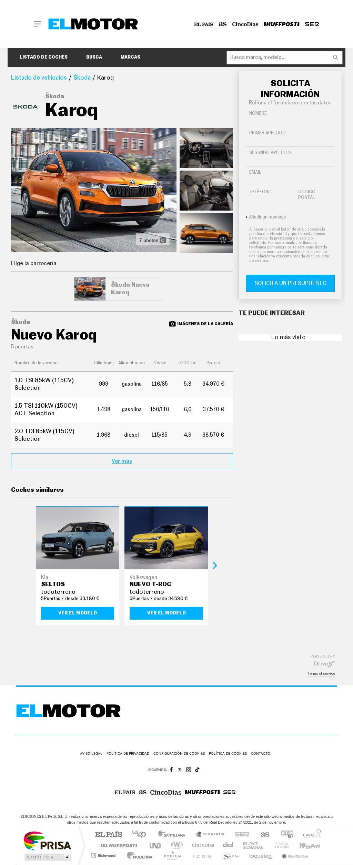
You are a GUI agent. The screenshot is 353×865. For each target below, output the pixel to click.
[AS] (223, 24)
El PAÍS (108, 835)
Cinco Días (202, 845)
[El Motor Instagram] (188, 769)
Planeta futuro (279, 845)
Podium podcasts (172, 855)
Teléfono (260, 192)
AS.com (261, 835)
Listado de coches (44, 57)
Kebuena (304, 845)
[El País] (203, 24)
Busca (94, 57)
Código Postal (306, 195)
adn (284, 835)
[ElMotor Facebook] (171, 769)
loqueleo (260, 855)
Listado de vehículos (39, 78)
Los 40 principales (141, 835)
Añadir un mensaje (267, 217)
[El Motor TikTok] (197, 769)
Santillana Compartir (210, 835)
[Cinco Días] (245, 24)
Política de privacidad (128, 753)
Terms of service (321, 673)
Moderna (138, 855)
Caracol (310, 835)
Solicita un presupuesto (290, 283)
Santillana (174, 835)
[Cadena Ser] (312, 24)
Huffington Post (117, 845)
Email (255, 172)
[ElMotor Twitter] (180, 770)
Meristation (294, 855)
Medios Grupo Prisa (47, 857)
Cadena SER (240, 835)
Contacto (260, 753)
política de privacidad (268, 234)
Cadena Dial (228, 845)
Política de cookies (228, 753)
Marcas (130, 57)
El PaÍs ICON (201, 855)
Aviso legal (91, 753)
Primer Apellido (267, 133)
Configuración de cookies (179, 753)
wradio (175, 845)
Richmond (104, 855)
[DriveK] (324, 664)
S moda (230, 855)
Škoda (82, 78)
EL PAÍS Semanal (253, 845)
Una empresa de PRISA (47, 840)
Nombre (258, 113)
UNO (156, 845)
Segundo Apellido (270, 153)
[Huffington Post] (282, 24)
